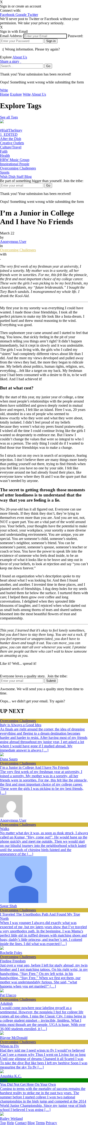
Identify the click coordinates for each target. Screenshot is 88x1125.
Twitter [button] (32, 15)
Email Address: (11, 36)
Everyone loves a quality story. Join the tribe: (33, 676)
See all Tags (9, 117)
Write (4, 90)
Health (5, 156)
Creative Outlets (12, 143)
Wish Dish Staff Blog (16, 177)
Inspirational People (14, 164)
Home (4, 94)
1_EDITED (9, 135)
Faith (4, 151)
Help (10, 1123)
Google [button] (21, 15)
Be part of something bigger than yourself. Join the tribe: (41, 181)
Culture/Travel (10, 147)
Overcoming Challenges (18, 168)
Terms (40, 1123)
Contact (21, 1123)
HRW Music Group (14, 160)
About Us (19, 57)
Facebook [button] (7, 15)
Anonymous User (13, 242)
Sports (4, 172)
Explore (16, 94)
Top (3, 1123)
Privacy (51, 1123)
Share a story (9, 61)
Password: (75, 36)
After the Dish (10, 139)
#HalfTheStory (11, 130)
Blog (31, 1123)
